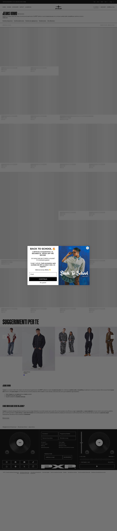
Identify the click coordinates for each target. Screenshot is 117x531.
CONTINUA (43, 279)
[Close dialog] (87, 248)
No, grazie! (43, 282)
